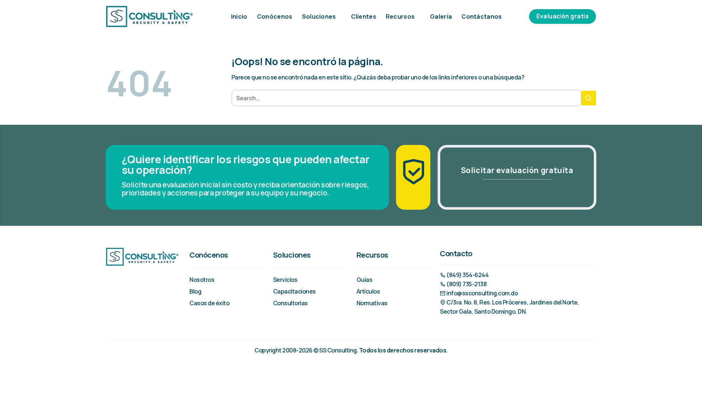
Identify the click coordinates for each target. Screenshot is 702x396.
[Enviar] (588, 98)
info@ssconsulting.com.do (482, 293)
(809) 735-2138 (466, 284)
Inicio (239, 16)
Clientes (363, 16)
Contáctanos (481, 16)
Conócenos (274, 16)
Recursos (400, 16)
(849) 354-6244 (467, 275)
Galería (441, 16)
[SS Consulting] (149, 16)
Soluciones (319, 16)
